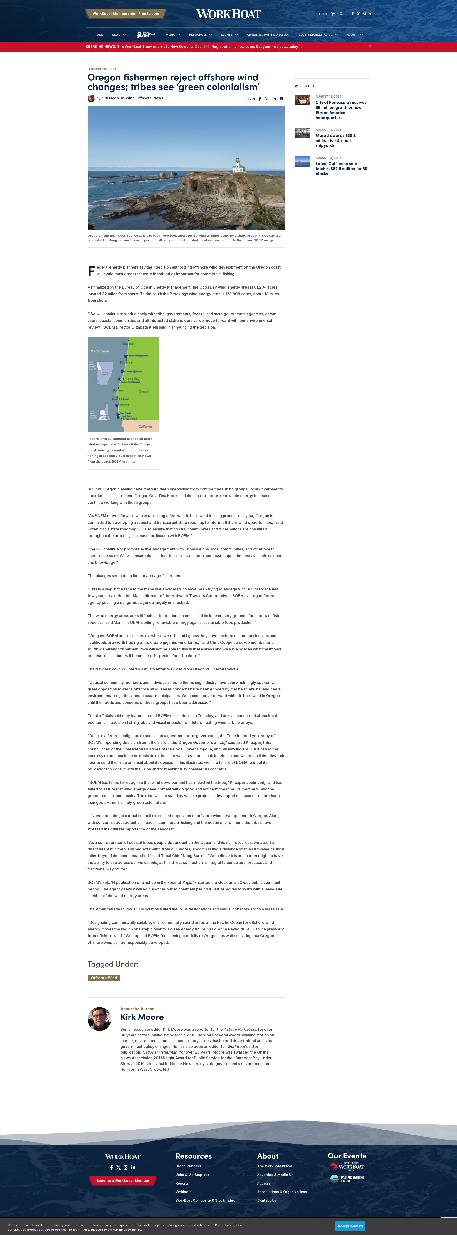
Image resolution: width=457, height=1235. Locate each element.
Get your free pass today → (279, 47)
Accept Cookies (350, 1226)
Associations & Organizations (282, 1192)
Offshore (144, 98)
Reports (182, 1183)
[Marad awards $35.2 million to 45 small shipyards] (302, 133)
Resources (198, 34)
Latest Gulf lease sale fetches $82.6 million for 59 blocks (341, 168)
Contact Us (266, 1200)
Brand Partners (188, 1166)
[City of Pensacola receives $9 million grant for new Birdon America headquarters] (302, 100)
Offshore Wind (104, 977)
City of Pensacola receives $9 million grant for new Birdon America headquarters (341, 109)
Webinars (184, 1192)
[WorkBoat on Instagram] (364, 14)
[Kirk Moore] (91, 98)
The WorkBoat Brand (274, 1166)
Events (227, 34)
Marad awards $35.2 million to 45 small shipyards (336, 140)
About (352, 34)
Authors (263, 1183)
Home (98, 34)
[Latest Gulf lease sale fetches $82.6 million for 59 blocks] (302, 161)
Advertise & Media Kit (275, 1175)
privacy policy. (130, 1230)
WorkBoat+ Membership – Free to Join (126, 13)
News (116, 34)
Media (170, 34)
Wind (130, 98)
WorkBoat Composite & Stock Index (205, 1200)
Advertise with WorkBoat (268, 34)
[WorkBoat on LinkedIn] (369, 14)
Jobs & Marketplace (315, 34)
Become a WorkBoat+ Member (122, 1181)
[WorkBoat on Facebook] (353, 14)
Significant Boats (146, 38)
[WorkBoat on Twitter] (358, 14)
